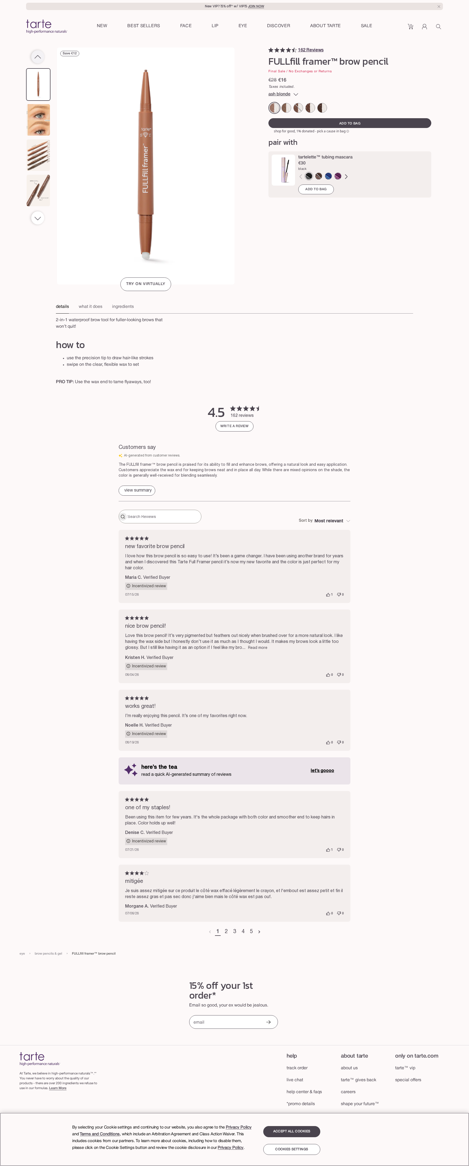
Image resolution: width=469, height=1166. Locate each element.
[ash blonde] (274, 108)
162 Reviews (311, 50)
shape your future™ (360, 1104)
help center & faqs (304, 1092)
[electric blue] (328, 176)
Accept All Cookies (291, 1131)
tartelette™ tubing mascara (325, 157)
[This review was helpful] (328, 594)
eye (22, 953)
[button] (186, 26)
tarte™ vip (405, 1068)
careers (348, 1092)
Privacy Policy (239, 1127)
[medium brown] (298, 108)
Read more (257, 648)
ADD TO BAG (316, 189)
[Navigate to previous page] (210, 932)
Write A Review (234, 426)
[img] (270, 50)
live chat (295, 1080)
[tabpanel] (234, 322)
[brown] (318, 176)
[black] (309, 176)
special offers (408, 1080)
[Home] (40, 1059)
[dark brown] (310, 108)
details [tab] (62, 307)
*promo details (301, 1104)
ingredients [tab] (123, 307)
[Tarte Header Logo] (47, 27)
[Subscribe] (268, 1023)
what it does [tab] (90, 307)
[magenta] (338, 176)
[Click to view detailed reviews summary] (137, 491)
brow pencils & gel (48, 953)
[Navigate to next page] (259, 932)
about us (349, 1068)
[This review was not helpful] (339, 594)
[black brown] (322, 108)
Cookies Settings (291, 1149)
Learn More (57, 1088)
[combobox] (324, 521)
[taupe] (286, 108)
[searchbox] (164, 516)
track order (297, 1068)
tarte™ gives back (358, 1080)
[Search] (439, 28)
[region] (234, 1139)
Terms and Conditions (100, 1134)
